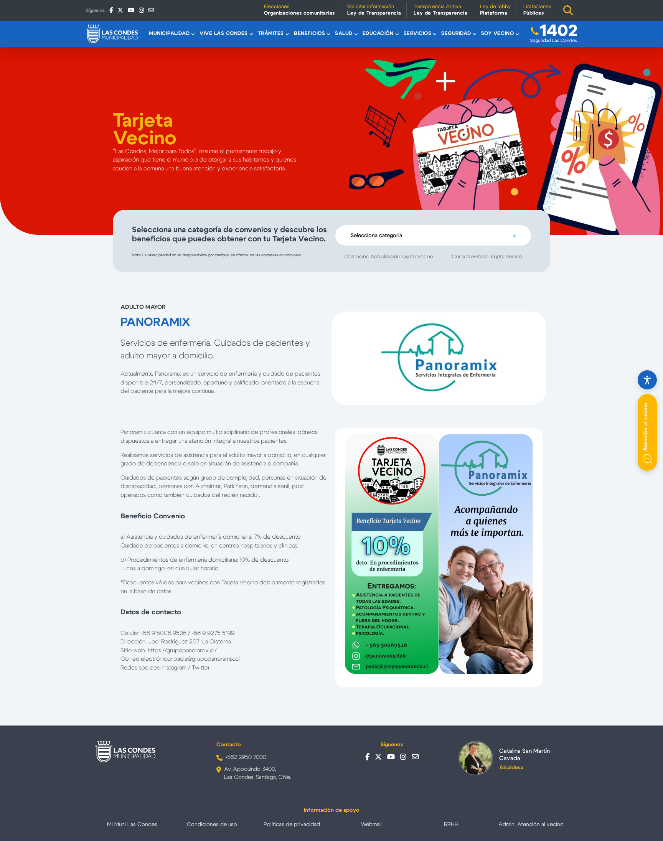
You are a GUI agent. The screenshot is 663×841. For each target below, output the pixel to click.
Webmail (371, 824)
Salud (344, 33)
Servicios (418, 33)
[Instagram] (141, 10)
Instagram (174, 668)
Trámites (271, 33)
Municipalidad (169, 33)
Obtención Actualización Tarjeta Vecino (389, 256)
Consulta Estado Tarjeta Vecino (487, 256)
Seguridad (456, 33)
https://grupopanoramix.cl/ (182, 650)
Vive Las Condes (224, 33)
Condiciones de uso (212, 824)
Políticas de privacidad (292, 824)
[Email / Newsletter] (151, 10)
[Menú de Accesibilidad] (647, 379)
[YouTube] (131, 10)
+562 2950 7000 (246, 757)
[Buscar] (568, 10)
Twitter (201, 668)
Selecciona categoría (376, 235)
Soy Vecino (497, 33)
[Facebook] (111, 10)
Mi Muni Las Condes (132, 824)
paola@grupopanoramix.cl (206, 659)
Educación (378, 33)
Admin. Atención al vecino (531, 824)
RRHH (451, 824)
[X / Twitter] (120, 10)
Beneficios (309, 33)
